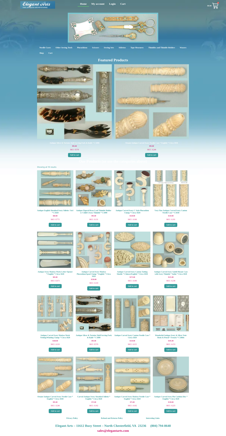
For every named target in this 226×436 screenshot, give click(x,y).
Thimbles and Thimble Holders (161, 47)
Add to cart (74, 155)
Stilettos (122, 47)
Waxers (183, 47)
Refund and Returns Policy (112, 418)
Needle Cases (45, 47)
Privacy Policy (72, 418)
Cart (122, 3)
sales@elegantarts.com (113, 430)
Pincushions (82, 47)
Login (112, 3)
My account (97, 3)
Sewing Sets (109, 47)
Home (83, 3)
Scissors (95, 47)
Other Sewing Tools (64, 47)
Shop (41, 53)
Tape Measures (137, 47)
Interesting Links (153, 418)
